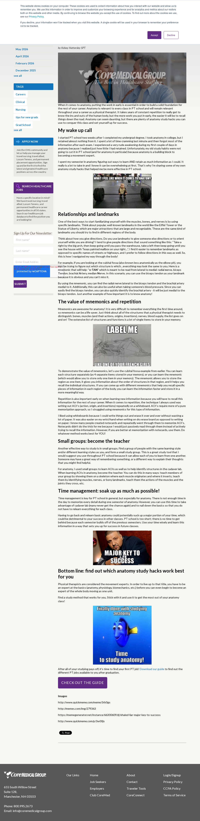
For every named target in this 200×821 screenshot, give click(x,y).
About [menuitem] (131, 775)
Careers (21, 94)
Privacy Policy (36, 16)
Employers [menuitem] (97, 788)
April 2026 (22, 56)
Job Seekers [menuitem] (98, 782)
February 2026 (25, 63)
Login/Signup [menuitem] (172, 775)
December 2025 (26, 70)
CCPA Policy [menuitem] (171, 788)
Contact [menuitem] (132, 782)
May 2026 (22, 49)
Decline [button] (171, 35)
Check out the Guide (82, 682)
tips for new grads (27, 117)
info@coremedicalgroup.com (32, 811)
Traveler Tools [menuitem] (136, 788)
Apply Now (30, 141)
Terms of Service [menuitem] (174, 795)
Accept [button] (154, 35)
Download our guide (152, 669)
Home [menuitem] (94, 775)
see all (18, 75)
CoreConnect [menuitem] (136, 795)
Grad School (23, 124)
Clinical (20, 102)
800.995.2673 (23, 806)
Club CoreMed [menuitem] (100, 795)
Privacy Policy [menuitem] (172, 782)
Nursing (21, 109)
